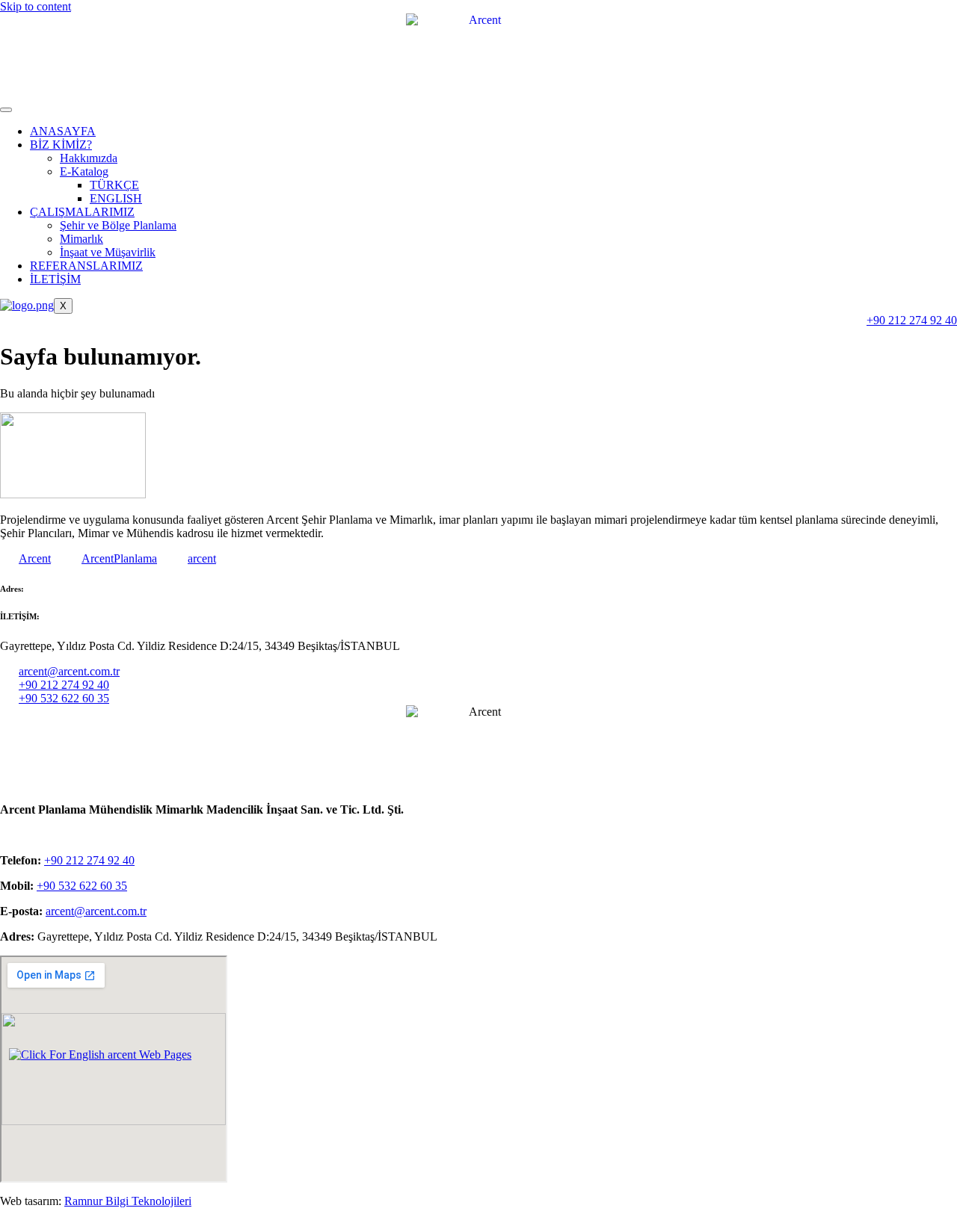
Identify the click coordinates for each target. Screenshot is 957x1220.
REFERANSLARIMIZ (86, 265)
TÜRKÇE (114, 185)
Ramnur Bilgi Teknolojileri (127, 1201)
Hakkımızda (88, 158)
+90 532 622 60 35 (82, 885)
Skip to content (35, 6)
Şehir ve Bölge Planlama (118, 225)
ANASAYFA (63, 131)
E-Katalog (84, 171)
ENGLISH (116, 198)
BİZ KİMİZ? (61, 144)
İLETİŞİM (55, 279)
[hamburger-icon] (6, 110)
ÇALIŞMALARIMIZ (82, 211)
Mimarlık (81, 238)
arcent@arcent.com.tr (96, 911)
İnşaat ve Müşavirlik (108, 252)
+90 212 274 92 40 (89, 860)
